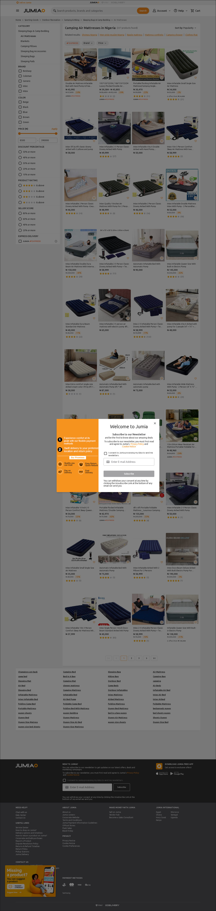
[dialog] (108, 455)
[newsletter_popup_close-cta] (155, 423)
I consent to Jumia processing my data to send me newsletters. (130, 454)
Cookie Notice (129, 446)
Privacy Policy (137, 444)
